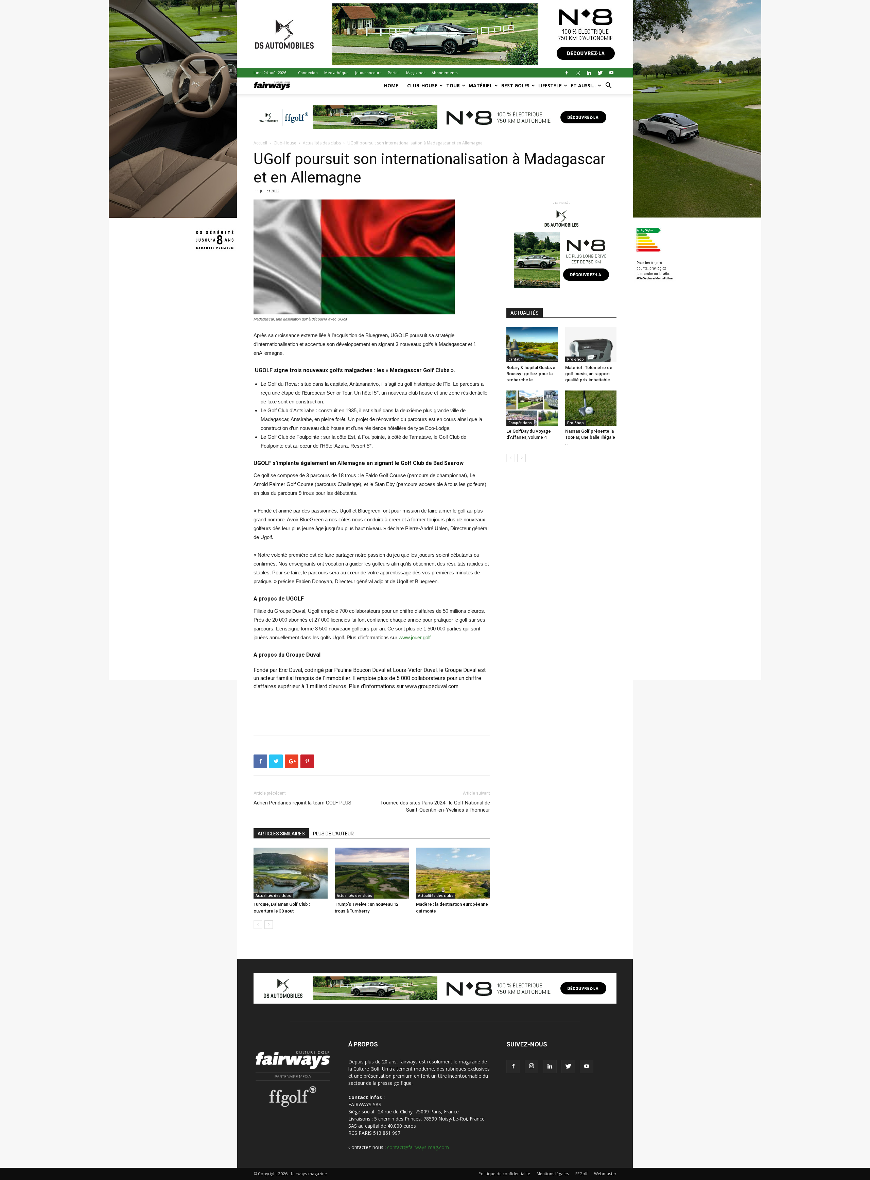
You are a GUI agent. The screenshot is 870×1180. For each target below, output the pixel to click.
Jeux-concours (368, 72)
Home (391, 85)
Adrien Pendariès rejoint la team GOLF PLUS (302, 803)
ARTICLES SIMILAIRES (281, 833)
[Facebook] (566, 72)
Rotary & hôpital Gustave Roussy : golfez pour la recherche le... (530, 373)
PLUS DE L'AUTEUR (333, 833)
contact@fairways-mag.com (418, 1147)
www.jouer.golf (415, 637)
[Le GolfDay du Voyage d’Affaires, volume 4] (532, 408)
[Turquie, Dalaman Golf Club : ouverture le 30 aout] (291, 873)
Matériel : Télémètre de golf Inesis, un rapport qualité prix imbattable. (588, 373)
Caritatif (515, 359)
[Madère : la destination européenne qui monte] (453, 873)
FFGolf (581, 1174)
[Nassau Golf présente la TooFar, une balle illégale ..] (591, 408)
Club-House (422, 85)
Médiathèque (336, 72)
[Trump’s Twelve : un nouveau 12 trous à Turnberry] (372, 873)
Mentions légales (553, 1174)
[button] (608, 86)
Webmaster (605, 1174)
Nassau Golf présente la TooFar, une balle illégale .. (590, 437)
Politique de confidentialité (504, 1174)
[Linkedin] (589, 72)
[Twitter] (600, 72)
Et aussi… (583, 85)
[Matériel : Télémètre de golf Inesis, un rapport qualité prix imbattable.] (591, 344)
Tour (453, 85)
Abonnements (444, 72)
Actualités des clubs (322, 143)
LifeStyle (550, 85)
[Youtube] (611, 72)
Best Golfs (515, 85)
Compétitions (520, 422)
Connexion (308, 72)
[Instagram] (578, 72)
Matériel (480, 85)
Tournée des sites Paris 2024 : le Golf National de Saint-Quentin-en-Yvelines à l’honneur (435, 806)
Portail (394, 72)
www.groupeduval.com (431, 686)
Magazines (415, 72)
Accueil (260, 143)
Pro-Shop (575, 359)
